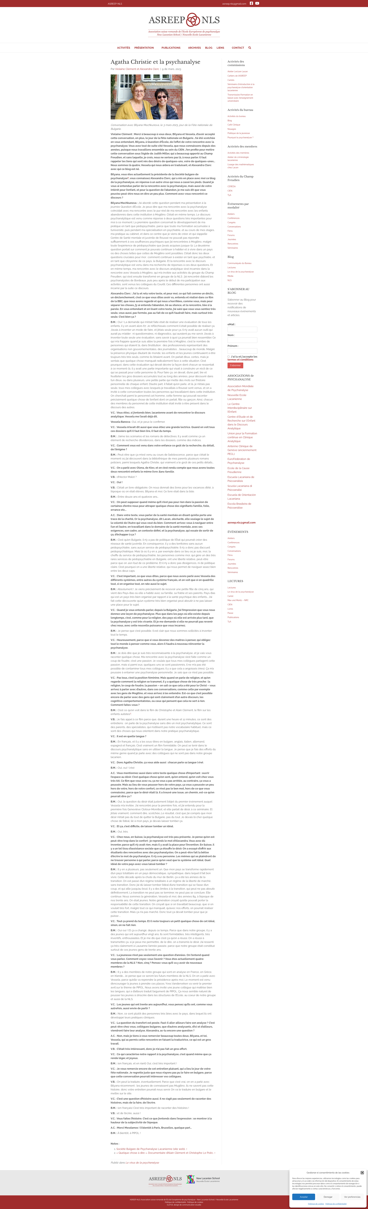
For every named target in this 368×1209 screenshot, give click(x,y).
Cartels (231, 80)
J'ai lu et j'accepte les (242, 358)
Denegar (328, 1197)
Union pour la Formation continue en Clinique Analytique (242, 437)
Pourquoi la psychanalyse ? (240, 137)
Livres (230, 609)
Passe (230, 613)
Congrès (231, 222)
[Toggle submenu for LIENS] (226, 47)
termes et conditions (240, 359)
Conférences (233, 218)
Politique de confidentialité (336, 1204)
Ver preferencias (352, 1197)
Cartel (230, 596)
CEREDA (232, 186)
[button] (362, 1172)
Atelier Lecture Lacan (238, 71)
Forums (231, 235)
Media (230, 276)
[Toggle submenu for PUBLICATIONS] (182, 47)
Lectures (232, 267)
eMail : (232, 324)
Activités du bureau (237, 116)
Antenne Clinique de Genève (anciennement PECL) (242, 450)
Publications (233, 617)
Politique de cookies (316, 1204)
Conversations (234, 226)
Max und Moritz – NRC (238, 600)
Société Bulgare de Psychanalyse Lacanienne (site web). (150, 1148)
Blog (230, 120)
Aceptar (304, 1197)
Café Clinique (234, 124)
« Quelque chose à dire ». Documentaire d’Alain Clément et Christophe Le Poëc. (164, 1152)
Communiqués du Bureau (239, 263)
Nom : (231, 335)
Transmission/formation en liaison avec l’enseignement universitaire (240, 97)
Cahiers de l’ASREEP (237, 75)
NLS (230, 280)
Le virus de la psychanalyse (142, 1162)
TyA (229, 195)
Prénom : (233, 345)
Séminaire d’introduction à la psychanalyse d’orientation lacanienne (241, 87)
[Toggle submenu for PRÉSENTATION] (156, 47)
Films (230, 231)
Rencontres (233, 243)
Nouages (232, 129)
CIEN (230, 190)
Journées (232, 239)
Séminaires (233, 248)
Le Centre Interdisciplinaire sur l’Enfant (240, 407)
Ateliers (231, 214)
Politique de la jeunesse (239, 133)
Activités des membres (238, 153)
